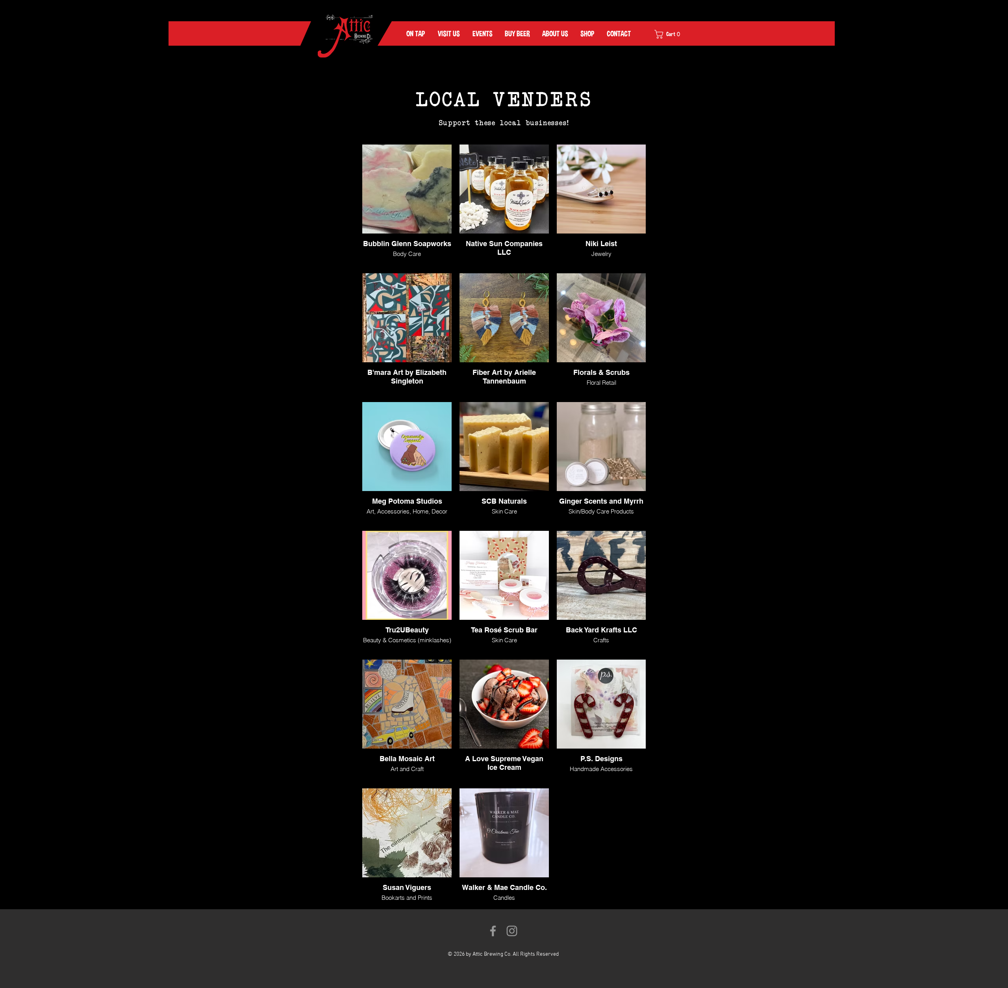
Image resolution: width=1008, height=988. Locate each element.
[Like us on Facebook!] (493, 931)
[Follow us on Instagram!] (512, 931)
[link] (672, 34)
